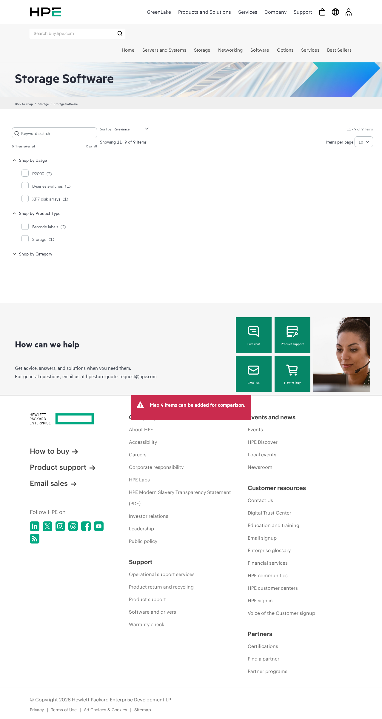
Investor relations (148, 516)
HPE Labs (139, 480)
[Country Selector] (335, 12)
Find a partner (263, 659)
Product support (292, 343)
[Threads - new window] (73, 526)
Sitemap (142, 709)
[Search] (120, 33)
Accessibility (143, 442)
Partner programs (267, 671)
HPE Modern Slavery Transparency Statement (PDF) (180, 497)
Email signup (262, 538)
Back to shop (24, 103)
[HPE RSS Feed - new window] (34, 539)
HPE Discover (263, 442)
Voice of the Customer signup (281, 613)
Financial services (268, 563)
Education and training (273, 525)
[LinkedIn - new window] (34, 526)
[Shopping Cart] (322, 12)
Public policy (143, 541)
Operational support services (162, 574)
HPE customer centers (273, 588)
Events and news (271, 417)
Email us (254, 382)
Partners (260, 634)
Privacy (37, 709)
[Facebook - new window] (86, 526)
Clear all (91, 146)
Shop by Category (35, 253)
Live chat (253, 343)
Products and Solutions (204, 12)
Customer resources (277, 488)
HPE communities (268, 575)
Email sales (49, 483)
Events (255, 429)
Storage (43, 103)
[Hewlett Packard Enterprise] (45, 12)
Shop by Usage (33, 160)
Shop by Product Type (39, 213)
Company (275, 12)
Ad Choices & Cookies (105, 709)
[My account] (348, 12)
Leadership (141, 529)
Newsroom (260, 467)
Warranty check (146, 624)
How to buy (292, 382)
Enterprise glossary (269, 550)
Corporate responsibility (156, 467)
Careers (138, 455)
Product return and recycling (161, 587)
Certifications (263, 646)
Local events (262, 455)
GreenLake (159, 12)
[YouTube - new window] (99, 526)
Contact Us (260, 500)
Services (247, 12)
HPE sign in (260, 600)
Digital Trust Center (269, 513)
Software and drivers (152, 612)
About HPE (141, 429)
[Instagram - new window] (60, 526)
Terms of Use (64, 709)
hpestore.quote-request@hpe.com (121, 376)
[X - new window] (47, 526)
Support (303, 12)
